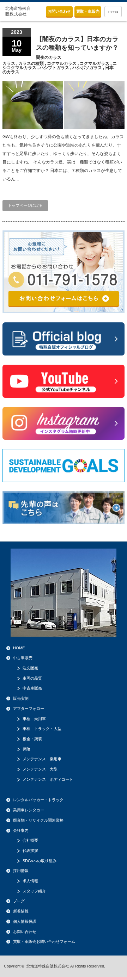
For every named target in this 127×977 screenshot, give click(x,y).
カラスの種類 (31, 63)
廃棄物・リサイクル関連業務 (38, 820)
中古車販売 (22, 658)
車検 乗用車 (34, 719)
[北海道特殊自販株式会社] (18, 11)
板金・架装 (32, 739)
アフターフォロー (28, 708)
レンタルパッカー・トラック (38, 800)
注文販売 (30, 668)
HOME (19, 648)
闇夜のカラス (48, 57)
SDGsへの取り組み (39, 861)
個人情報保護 (24, 921)
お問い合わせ (59, 11)
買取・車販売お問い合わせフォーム (44, 941)
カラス (8, 63)
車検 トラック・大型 (42, 728)
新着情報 (21, 911)
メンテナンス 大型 (40, 769)
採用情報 (21, 870)
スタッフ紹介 (34, 891)
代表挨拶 (30, 850)
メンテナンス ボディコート (48, 779)
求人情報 (30, 881)
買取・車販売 (87, 11)
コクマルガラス (94, 63)
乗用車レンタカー (28, 810)
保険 (26, 749)
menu (113, 12)
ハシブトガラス (54, 67)
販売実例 (21, 698)
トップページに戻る (25, 205)
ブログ (19, 901)
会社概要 (30, 840)
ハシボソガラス (87, 67)
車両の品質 (32, 678)
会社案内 (21, 830)
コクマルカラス (62, 63)
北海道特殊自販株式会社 (47, 966)
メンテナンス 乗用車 (42, 759)
